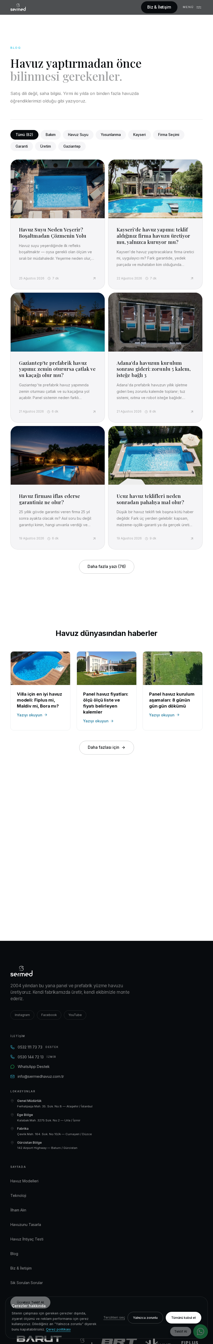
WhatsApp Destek (34, 1066)
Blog (14, 1253)
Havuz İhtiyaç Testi (26, 1239)
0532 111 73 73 (38, 1047)
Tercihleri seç (114, 1317)
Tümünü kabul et (183, 1318)
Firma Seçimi (168, 135)
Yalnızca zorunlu (145, 1318)
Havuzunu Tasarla (25, 1224)
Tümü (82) (24, 135)
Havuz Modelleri (24, 1181)
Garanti (22, 146)
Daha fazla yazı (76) (107, 566)
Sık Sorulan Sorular (26, 1282)
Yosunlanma (111, 135)
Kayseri (139, 135)
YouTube (75, 1015)
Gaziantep (72, 146)
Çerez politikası (58, 1329)
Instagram (22, 1015)
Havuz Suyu (78, 135)
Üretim (45, 146)
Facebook (49, 1015)
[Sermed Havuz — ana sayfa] (18, 7)
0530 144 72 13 (37, 1057)
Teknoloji (18, 1195)
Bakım (51, 135)
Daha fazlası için (103, 747)
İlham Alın (18, 1210)
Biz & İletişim (159, 7)
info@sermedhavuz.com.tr (41, 1076)
